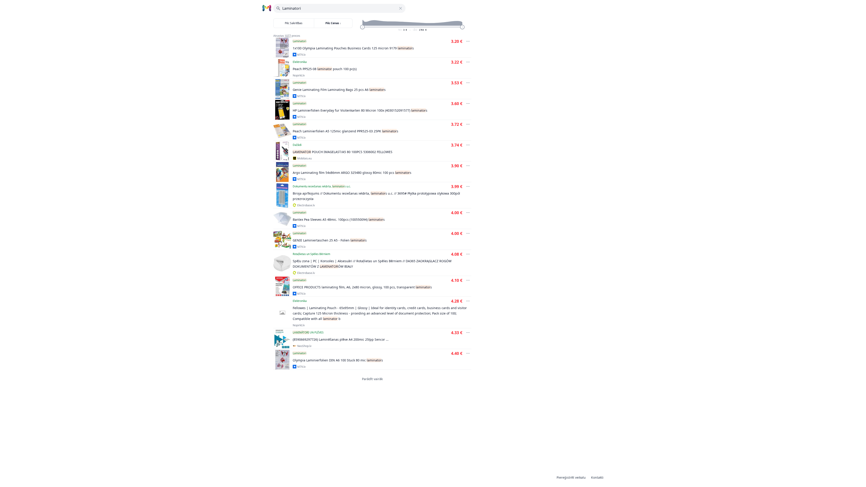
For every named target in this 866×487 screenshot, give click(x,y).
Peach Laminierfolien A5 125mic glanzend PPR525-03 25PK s (345, 131)
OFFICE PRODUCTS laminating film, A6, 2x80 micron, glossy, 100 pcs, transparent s (362, 287)
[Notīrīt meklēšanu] (400, 8)
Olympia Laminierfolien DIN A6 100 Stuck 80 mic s (338, 360)
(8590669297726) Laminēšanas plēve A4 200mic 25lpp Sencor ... (341, 339)
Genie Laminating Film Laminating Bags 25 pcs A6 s (339, 89)
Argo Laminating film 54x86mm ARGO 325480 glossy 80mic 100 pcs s (352, 172)
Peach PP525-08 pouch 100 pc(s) (325, 69)
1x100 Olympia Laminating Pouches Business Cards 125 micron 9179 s (353, 48)
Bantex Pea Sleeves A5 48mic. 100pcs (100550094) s (339, 219)
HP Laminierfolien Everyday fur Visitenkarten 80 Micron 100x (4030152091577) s (360, 110)
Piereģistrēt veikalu (571, 477)
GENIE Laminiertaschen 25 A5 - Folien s (330, 240)
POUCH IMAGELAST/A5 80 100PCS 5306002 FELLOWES (342, 152)
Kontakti (597, 477)
